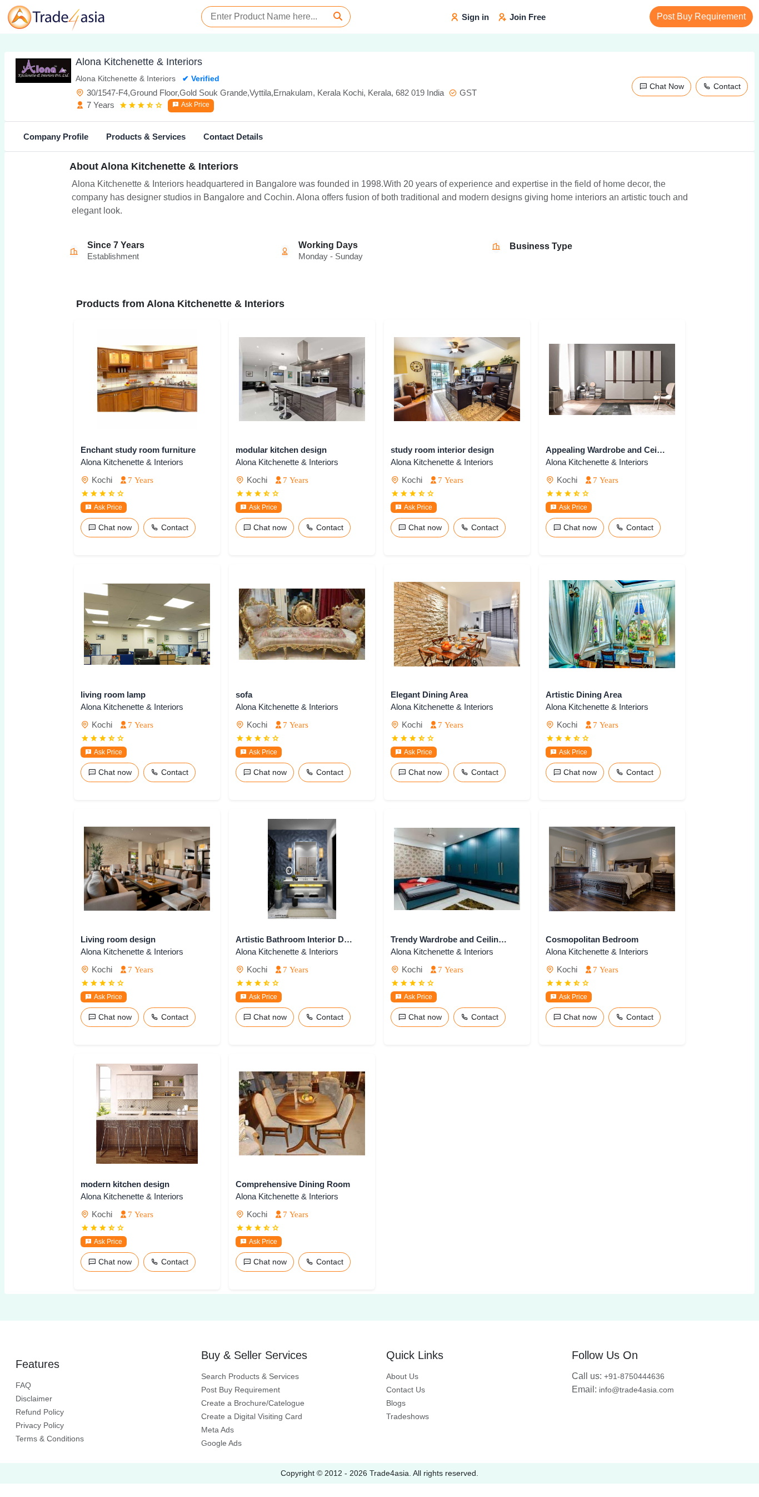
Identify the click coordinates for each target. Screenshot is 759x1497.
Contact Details (233, 136)
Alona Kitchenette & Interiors (132, 462)
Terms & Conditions (50, 1438)
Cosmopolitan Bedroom (592, 939)
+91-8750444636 (618, 1376)
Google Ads (221, 1443)
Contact (726, 86)
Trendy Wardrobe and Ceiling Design (450, 939)
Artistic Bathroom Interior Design (295, 939)
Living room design (118, 939)
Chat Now (665, 86)
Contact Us (405, 1389)
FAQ (23, 1385)
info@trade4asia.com (623, 1389)
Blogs (396, 1403)
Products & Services (146, 136)
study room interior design (442, 449)
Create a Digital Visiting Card (251, 1416)
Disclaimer (34, 1398)
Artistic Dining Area (584, 694)
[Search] (338, 17)
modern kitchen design (125, 1184)
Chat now (114, 527)
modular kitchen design (281, 449)
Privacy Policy (40, 1425)
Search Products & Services (250, 1376)
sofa (244, 694)
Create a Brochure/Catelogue (252, 1403)
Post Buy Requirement (701, 16)
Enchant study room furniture (138, 449)
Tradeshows (407, 1416)
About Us (402, 1376)
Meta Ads (217, 1429)
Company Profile (55, 136)
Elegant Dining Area (429, 694)
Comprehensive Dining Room (293, 1184)
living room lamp (113, 694)
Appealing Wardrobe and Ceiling (605, 449)
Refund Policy (40, 1411)
